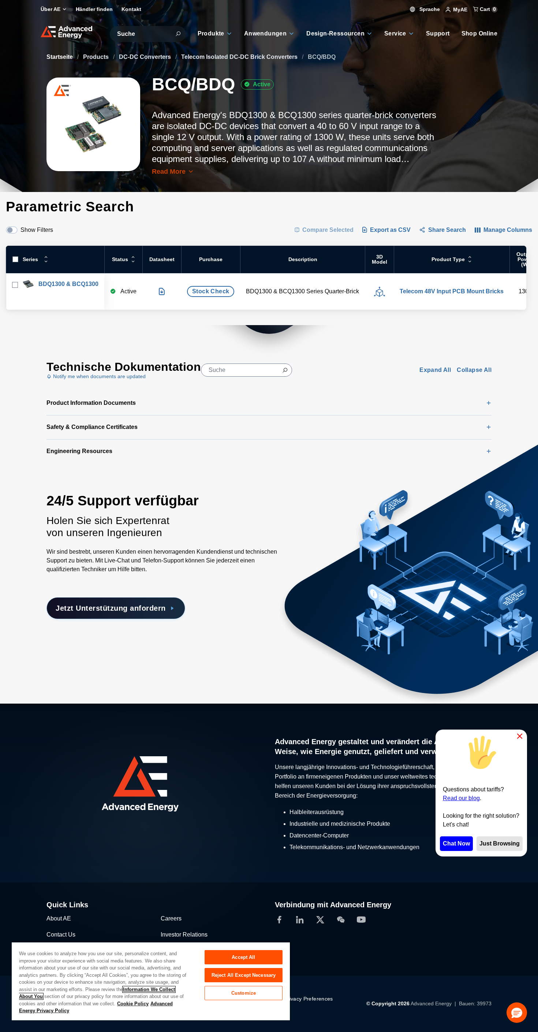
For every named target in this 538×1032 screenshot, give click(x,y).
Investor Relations (184, 934)
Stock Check (210, 291)
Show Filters (36, 230)
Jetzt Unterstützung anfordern (111, 608)
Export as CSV (390, 230)
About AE (58, 918)
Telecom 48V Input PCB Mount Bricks (452, 291)
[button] (517, 1012)
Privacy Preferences (308, 999)
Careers (171, 918)
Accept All (243, 957)
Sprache (429, 9)
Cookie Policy (133, 1003)
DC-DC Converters (145, 57)
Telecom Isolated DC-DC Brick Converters (240, 57)
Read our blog (461, 798)
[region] (151, 981)
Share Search (447, 230)
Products (96, 57)
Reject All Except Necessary (244, 975)
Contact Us (60, 934)
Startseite (60, 57)
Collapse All (474, 370)
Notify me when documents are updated (99, 376)
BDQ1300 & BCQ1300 (68, 284)
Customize (243, 993)
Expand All (435, 370)
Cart (487, 9)
